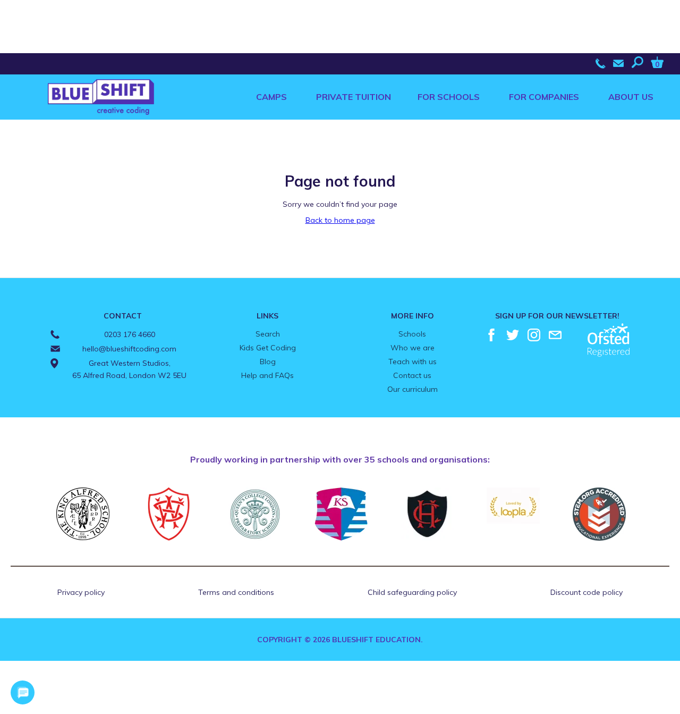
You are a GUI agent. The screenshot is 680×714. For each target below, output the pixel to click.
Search (268, 334)
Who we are (412, 347)
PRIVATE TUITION (353, 96)
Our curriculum (412, 389)
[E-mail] (555, 335)
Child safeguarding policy (412, 592)
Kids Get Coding (268, 347)
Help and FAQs (267, 375)
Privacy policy (81, 592)
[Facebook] (491, 335)
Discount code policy (586, 592)
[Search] (640, 62)
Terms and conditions (236, 592)
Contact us (412, 375)
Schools (412, 334)
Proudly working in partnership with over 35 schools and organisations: (340, 459)
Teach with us (412, 361)
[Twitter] (512, 335)
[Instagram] (534, 335)
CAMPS (271, 96)
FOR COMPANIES (544, 96)
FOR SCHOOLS (449, 96)
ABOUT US (630, 96)
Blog (268, 361)
